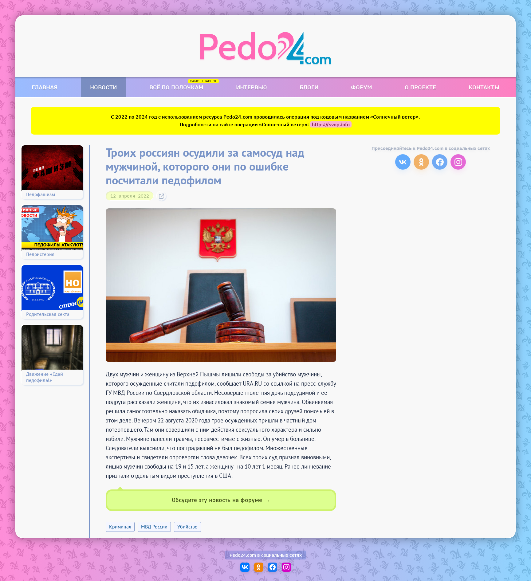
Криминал (120, 527)
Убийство (187, 527)
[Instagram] (458, 162)
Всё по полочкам (176, 87)
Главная (44, 87)
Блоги (309, 87)
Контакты (484, 87)
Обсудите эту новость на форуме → (221, 500)
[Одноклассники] (421, 162)
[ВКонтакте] (403, 162)
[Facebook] (439, 162)
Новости (103, 87)
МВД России (154, 527)
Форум (361, 87)
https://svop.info (331, 124)
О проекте (420, 87)
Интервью (251, 87)
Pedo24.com (243, 555)
